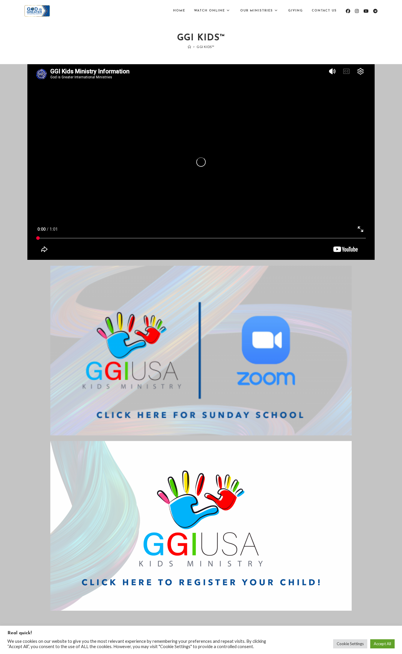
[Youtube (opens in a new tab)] (366, 11)
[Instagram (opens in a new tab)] (357, 11)
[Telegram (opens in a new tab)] (375, 11)
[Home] (189, 47)
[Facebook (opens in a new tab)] (348, 11)
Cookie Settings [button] (350, 643)
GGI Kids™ (205, 47)
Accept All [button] (382, 643)
